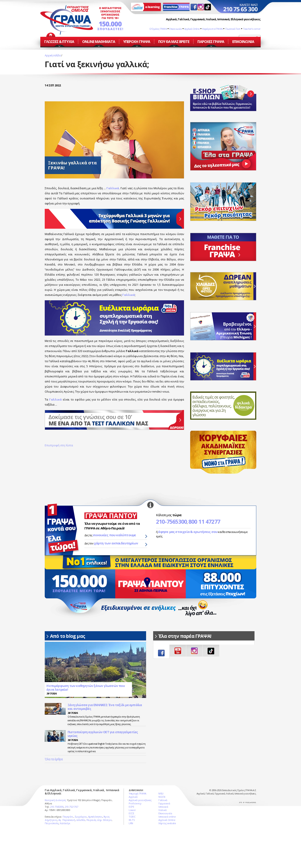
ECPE (131, 806)
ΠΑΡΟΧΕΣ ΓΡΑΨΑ (210, 41)
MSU (161, 793)
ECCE (131, 813)
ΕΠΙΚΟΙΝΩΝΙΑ (243, 41)
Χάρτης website (167, 823)
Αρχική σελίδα (53, 55)
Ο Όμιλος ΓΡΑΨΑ (158, 28)
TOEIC (132, 816)
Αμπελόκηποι (95, 816)
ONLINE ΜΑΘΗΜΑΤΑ (98, 41)
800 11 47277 (204, 521)
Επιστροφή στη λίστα (59, 445)
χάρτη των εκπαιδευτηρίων (116, 543)
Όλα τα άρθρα (54, 759)
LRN (131, 823)
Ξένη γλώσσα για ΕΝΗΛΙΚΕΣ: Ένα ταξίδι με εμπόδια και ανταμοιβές (105, 707)
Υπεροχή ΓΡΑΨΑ (137, 793)
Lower (132, 810)
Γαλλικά (128, 295)
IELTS (132, 820)
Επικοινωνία (175, 28)
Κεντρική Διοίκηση (55, 800)
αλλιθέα (80, 820)
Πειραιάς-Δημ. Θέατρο (99, 820)
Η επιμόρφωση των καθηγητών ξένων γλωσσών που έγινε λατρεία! (85, 688)
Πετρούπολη (52, 823)
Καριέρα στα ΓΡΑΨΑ (212, 28)
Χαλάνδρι (65, 823)
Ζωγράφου (80, 816)
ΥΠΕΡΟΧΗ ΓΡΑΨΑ (136, 41)
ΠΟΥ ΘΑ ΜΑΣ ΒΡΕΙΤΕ (174, 41)
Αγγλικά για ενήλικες (140, 800)
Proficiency (135, 803)
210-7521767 (71, 806)
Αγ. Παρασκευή (66, 820)
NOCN (161, 796)
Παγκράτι (68, 816)
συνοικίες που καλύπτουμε (114, 535)
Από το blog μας (67, 636)
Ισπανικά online (167, 816)
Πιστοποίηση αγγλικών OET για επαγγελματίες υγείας (103, 734)
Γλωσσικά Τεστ (233, 28)
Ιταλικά (162, 810)
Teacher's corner (251, 28)
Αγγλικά (133, 796)
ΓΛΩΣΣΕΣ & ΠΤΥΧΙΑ (59, 41)
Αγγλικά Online (192, 28)
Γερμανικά (164, 803)
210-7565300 (171, 521)
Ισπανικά (163, 806)
